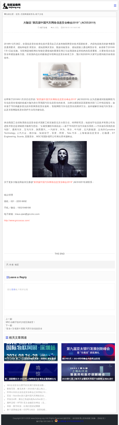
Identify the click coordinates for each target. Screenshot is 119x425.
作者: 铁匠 (14, 264)
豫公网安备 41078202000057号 (71, 421)
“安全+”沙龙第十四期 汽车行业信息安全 (24, 328)
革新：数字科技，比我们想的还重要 (23, 406)
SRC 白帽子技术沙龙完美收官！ (21, 322)
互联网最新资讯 (27, 14)
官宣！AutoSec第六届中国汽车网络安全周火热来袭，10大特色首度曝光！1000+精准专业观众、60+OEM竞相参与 (27, 395)
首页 (18, 14)
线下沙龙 (39, 14)
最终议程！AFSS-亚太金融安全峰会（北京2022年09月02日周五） (27, 402)
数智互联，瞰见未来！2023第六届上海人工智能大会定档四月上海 (27, 388)
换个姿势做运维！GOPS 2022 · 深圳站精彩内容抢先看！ (27, 409)
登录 (13, 289)
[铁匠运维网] (12, 7)
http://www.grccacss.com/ (17, 220)
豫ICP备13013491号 (44, 421)
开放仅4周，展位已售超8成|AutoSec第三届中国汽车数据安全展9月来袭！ (27, 399)
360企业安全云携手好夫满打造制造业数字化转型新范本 (27, 385)
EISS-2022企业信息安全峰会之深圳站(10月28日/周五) (27, 392)
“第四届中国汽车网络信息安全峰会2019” (56, 99)
